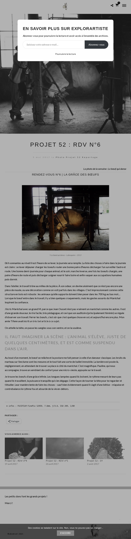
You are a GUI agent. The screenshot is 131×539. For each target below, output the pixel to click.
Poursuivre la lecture (65, 54)
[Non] (127, 531)
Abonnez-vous (96, 44)
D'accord (65, 533)
